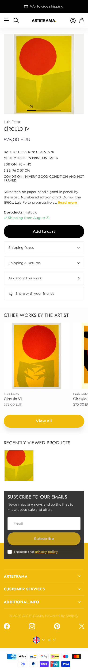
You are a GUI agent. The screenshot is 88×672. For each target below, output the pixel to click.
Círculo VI (13, 399)
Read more (67, 202)
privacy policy (46, 552)
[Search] (16, 20)
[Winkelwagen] (81, 20)
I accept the (36, 552)
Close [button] (44, 576)
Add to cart (44, 231)
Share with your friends (34, 293)
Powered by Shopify (62, 616)
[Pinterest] (57, 626)
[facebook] (7, 626)
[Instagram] (32, 626)
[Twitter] (81, 626)
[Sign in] (73, 20)
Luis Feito (12, 122)
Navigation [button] (6, 20)
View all (44, 421)
